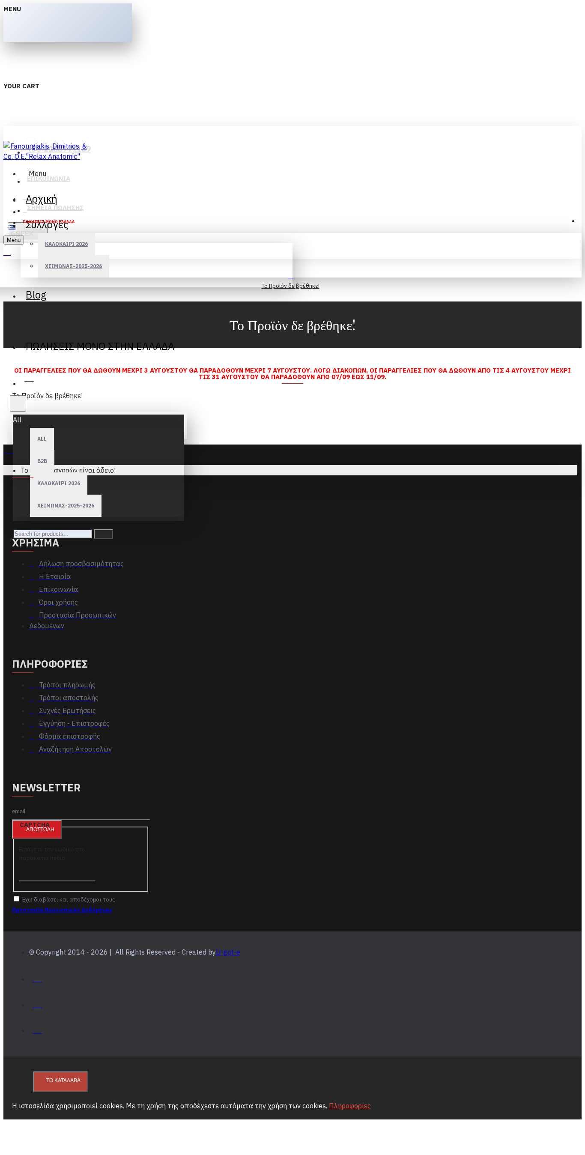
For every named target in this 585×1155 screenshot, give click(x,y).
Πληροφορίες (350, 1105)
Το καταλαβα (63, 1080)
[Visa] (37, 977)
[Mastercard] (37, 1002)
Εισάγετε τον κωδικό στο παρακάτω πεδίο (52, 854)
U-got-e (228, 952)
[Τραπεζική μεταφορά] (37, 1028)
